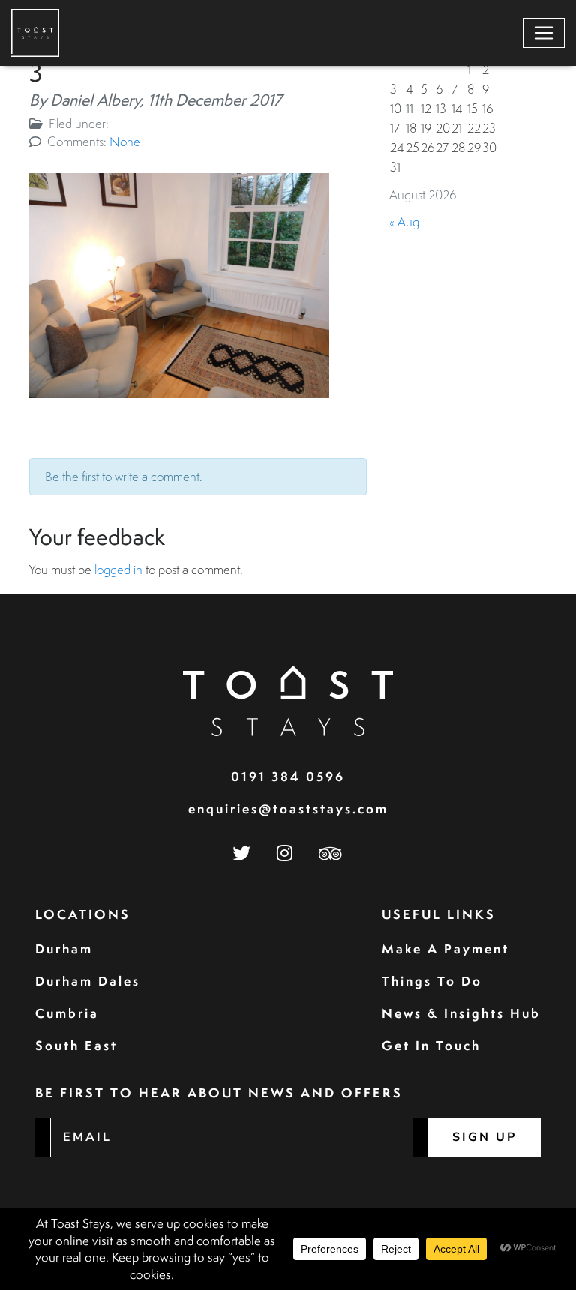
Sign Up (484, 1137)
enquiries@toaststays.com (288, 808)
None (125, 141)
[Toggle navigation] (544, 33)
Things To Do (432, 980)
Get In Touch (431, 1045)
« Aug (404, 221)
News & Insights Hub (461, 1013)
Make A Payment (445, 948)
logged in (118, 569)
